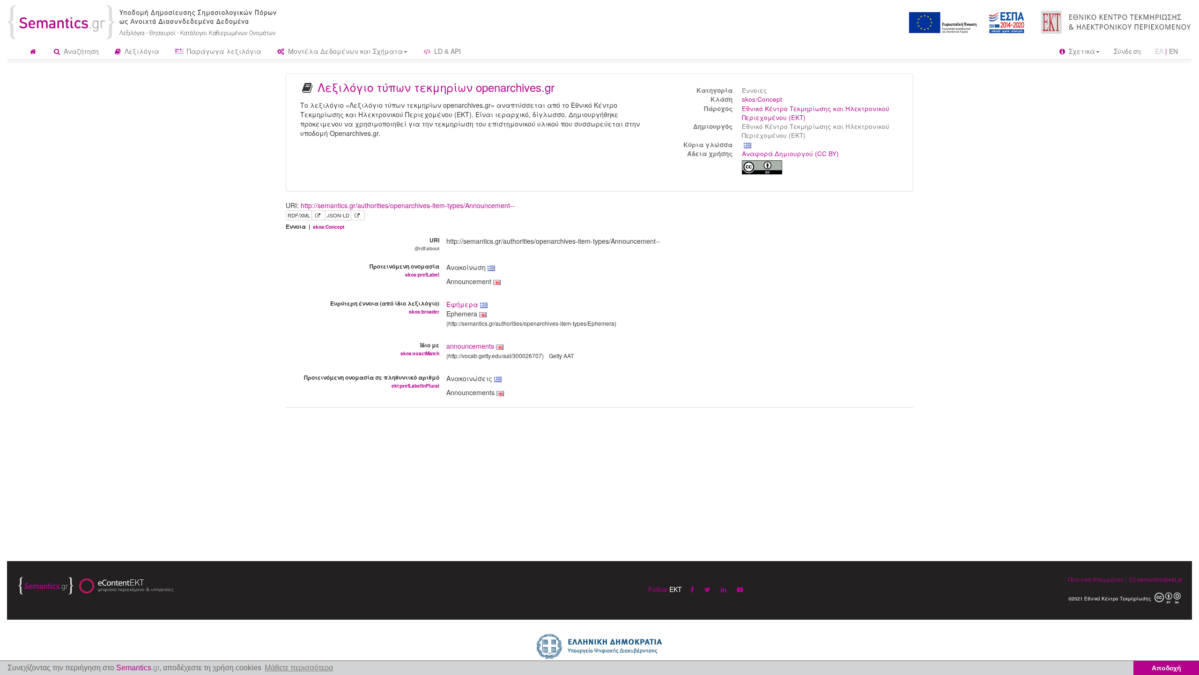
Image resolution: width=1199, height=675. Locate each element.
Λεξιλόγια (141, 51)
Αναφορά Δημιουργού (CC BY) (790, 153)
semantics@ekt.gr (1160, 579)
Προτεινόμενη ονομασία (404, 270)
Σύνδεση (1127, 51)
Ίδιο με (419, 349)
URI (426, 244)
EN (1173, 51)
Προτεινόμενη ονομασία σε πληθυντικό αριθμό (371, 381)
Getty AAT (561, 356)
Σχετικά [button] (1081, 51)
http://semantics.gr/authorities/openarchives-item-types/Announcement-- (408, 205)
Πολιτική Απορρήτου (1096, 579)
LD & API (446, 51)
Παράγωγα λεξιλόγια (223, 51)
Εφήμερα (463, 304)
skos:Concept (762, 99)
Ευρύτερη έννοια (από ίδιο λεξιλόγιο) (384, 307)
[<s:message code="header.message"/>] (143, 21)
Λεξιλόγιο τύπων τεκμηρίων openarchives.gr (436, 87)
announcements (470, 346)
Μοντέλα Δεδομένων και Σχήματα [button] (344, 51)
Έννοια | (315, 227)
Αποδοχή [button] (1166, 668)
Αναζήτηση (80, 51)
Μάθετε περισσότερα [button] (299, 668)
